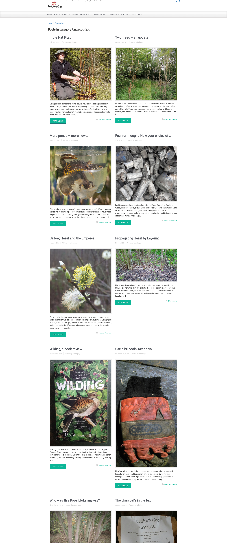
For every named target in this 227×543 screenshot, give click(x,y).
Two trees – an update (131, 37)
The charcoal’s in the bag (133, 500)
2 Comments (172, 301)
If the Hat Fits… (61, 37)
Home (50, 23)
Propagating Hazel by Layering (137, 238)
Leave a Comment (105, 119)
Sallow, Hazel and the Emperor (72, 238)
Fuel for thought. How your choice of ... (143, 136)
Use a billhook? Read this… (134, 349)
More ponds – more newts (69, 136)
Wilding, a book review (66, 349)
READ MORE (58, 121)
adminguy (73, 42)
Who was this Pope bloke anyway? (75, 500)
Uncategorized (59, 23)
